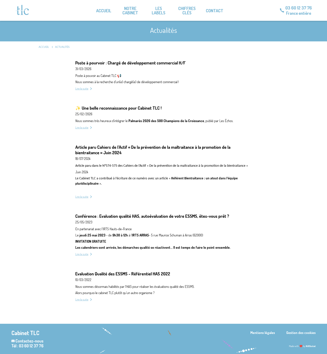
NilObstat (311, 346)
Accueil (103, 10)
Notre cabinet (130, 10)
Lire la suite (81, 88)
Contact (214, 10)
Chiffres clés (187, 10)
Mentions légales (262, 333)
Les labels (158, 10)
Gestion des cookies (301, 333)
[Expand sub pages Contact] (324, 10)
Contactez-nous (29, 340)
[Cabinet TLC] (22, 10)
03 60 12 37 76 (298, 7)
